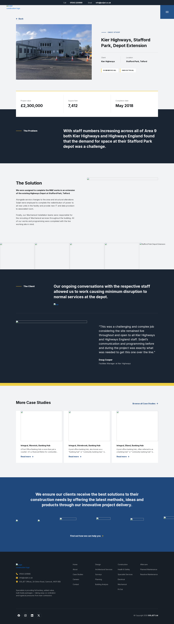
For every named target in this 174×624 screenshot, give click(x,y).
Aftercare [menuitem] (144, 564)
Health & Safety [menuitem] (124, 569)
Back (21, 19)
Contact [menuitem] (76, 584)
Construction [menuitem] (123, 564)
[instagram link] (25, 615)
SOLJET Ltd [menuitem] (153, 615)
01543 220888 (76, 3)
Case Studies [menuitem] (78, 574)
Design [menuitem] (98, 564)
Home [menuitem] (75, 564)
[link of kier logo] (56, 305)
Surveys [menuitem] (98, 574)
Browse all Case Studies (144, 403)
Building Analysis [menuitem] (101, 584)
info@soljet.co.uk (103, 3)
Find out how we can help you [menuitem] (85, 536)
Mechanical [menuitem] (122, 584)
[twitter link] (39, 615)
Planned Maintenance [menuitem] (148, 569)
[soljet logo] (14, 7)
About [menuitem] (75, 569)
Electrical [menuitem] (121, 579)
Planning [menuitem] (98, 579)
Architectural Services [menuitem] (103, 569)
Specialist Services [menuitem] (125, 574)
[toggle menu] (167, 12)
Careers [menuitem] (76, 579)
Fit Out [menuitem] (120, 589)
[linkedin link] (32, 615)
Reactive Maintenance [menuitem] (149, 574)
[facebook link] (19, 615)
